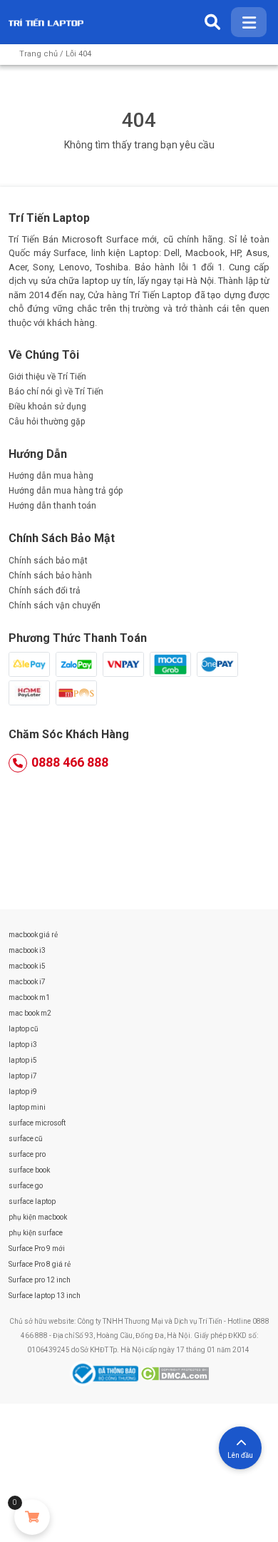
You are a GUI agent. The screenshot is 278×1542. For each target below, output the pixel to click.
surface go (26, 1186)
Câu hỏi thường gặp (47, 422)
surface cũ (26, 1139)
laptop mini (27, 1107)
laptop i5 (23, 1060)
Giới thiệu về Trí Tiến (47, 377)
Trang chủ (38, 53)
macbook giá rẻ (33, 935)
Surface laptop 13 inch (45, 1296)
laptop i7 (23, 1076)
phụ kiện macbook (38, 1217)
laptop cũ (23, 1029)
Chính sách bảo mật (48, 561)
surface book (29, 1170)
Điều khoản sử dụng (47, 407)
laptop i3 (23, 1044)
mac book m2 (30, 1013)
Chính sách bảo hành (50, 576)
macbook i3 (27, 950)
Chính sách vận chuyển (55, 606)
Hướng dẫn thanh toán (52, 506)
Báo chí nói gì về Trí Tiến (56, 392)
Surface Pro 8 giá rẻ (40, 1264)
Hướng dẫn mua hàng (51, 476)
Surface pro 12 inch (40, 1280)
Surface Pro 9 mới (37, 1248)
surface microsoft (37, 1123)
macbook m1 (29, 997)
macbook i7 (27, 982)
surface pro (27, 1154)
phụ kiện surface (36, 1233)
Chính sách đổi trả (45, 591)
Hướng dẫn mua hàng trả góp (66, 491)
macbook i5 (27, 966)
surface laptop (32, 1201)
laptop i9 (23, 1092)
